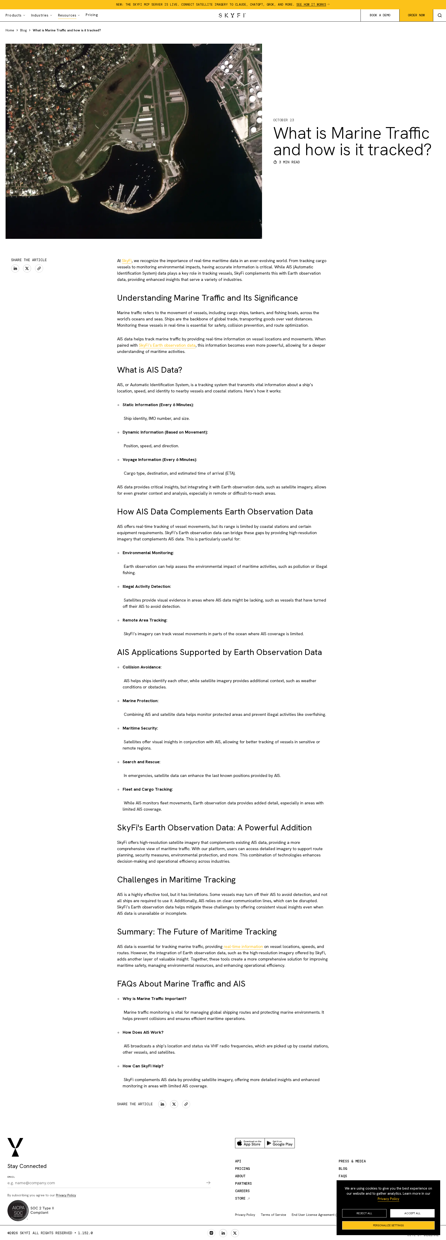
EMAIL (11, 1176)
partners (243, 1183)
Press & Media (352, 1161)
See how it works (311, 5)
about (240, 1176)
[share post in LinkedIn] (15, 268)
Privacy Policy (388, 1199)
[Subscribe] (205, 1183)
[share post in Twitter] (27, 268)
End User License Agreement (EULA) (318, 1215)
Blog (23, 30)
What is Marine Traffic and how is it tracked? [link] (67, 30)
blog (343, 1168)
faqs (343, 1176)
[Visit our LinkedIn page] (223, 1233)
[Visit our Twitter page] (235, 1233)
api (238, 1161)
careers (242, 1191)
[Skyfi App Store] (250, 1143)
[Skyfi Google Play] (280, 1143)
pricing (242, 1168)
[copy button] (39, 268)
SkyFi (127, 260)
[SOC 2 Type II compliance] (30, 1211)
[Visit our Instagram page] (211, 1233)
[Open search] (439, 15)
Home (10, 30)
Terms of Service (273, 1215)
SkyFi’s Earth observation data (167, 345)
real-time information (243, 946)
